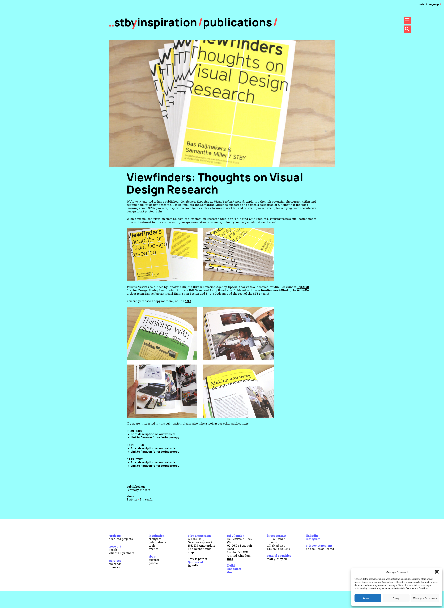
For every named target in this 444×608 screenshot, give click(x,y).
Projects (115, 535)
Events (153, 549)
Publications (237, 22)
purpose (154, 560)
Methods (115, 564)
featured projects (121, 539)
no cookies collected (320, 549)
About (152, 556)
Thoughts (155, 539)
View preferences (425, 598)
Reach (113, 549)
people (153, 563)
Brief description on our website (153, 434)
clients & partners (121, 553)
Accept (368, 598)
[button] (437, 572)
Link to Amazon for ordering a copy (155, 437)
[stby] (123, 28)
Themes (114, 567)
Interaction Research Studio (271, 290)
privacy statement (319, 545)
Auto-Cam (304, 290)
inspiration (167, 22)
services (115, 560)
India (194, 565)
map (191, 552)
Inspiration (157, 535)
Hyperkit (303, 287)
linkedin (312, 535)
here (188, 301)
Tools (152, 545)
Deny (396, 598)
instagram (313, 539)
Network (115, 546)
